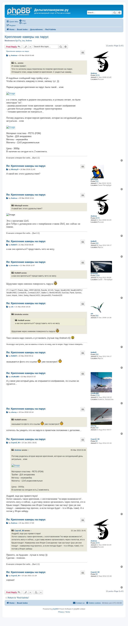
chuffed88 (95, 393)
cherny (93, 426)
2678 (98, 75)
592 (97, 316)
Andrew (29, 41)
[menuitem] (22, 20)
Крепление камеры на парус (27, 37)
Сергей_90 (95, 439)
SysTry (18, 41)
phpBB (55, 609)
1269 (98, 275)
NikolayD (94, 179)
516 (97, 181)
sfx (92, 314)
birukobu (94, 273)
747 (97, 428)
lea (23, 41)
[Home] (20, 11)
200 (97, 243)
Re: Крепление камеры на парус (26, 165)
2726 (98, 395)
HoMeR (93, 241)
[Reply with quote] (82, 52)
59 (97, 441)
